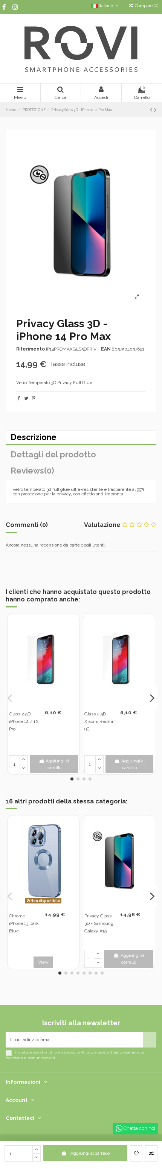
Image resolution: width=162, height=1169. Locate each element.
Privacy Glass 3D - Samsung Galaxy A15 (98, 923)
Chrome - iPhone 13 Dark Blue (24, 923)
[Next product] (155, 110)
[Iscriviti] (149, 1040)
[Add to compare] (151, 1153)
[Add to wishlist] (136, 1153)
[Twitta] (26, 398)
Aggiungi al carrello (90, 1153)
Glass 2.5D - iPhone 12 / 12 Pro (23, 721)
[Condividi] (19, 398)
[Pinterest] (33, 398)
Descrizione (34, 437)
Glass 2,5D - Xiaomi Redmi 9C (98, 721)
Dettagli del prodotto (53, 454)
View (43, 962)
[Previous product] (152, 110)
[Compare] (47, 701)
